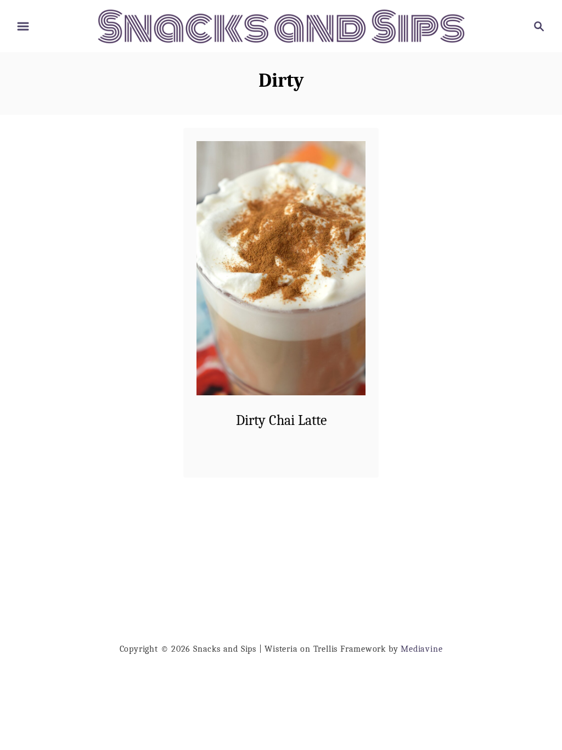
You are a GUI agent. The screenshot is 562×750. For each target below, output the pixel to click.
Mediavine (421, 649)
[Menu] (23, 26)
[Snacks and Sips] (281, 25)
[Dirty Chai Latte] (281, 268)
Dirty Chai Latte (281, 420)
